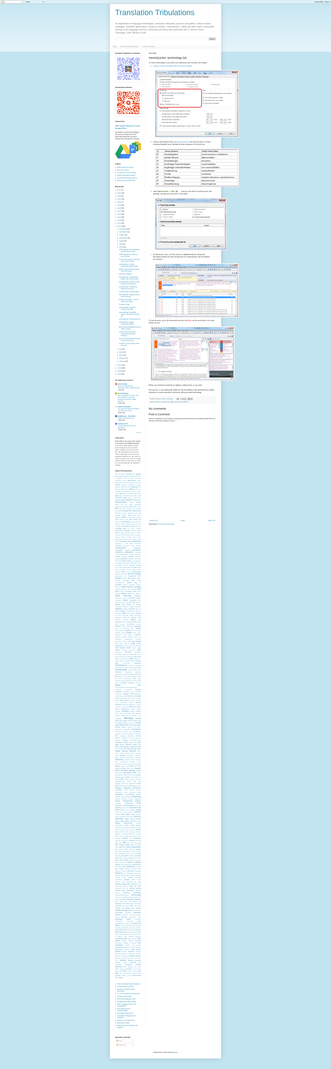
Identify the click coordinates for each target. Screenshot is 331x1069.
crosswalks (118, 563)
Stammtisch (130, 866)
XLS (135, 971)
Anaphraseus (126, 491)
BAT (135, 506)
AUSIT (139, 498)
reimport (138, 823)
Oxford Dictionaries (129, 775)
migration (118, 740)
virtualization (118, 943)
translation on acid (128, 914)
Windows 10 (124, 953)
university (138, 930)
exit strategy (136, 604)
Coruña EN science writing (126, 173)
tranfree (130, 910)
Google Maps (119, 630)
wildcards (185, 402)
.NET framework (120, 474)
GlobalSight (130, 626)
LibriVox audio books (124, 996)
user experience (133, 934)
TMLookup (125, 906)
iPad (139, 674)
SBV (130, 838)
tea (127, 888)
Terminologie (137, 892)
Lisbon (131, 702)
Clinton (135, 539)
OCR (131, 766)
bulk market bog (135, 519)
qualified (132, 810)
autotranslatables (121, 502)
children (138, 532)
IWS (134, 678)
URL (139, 932)
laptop (122, 696)
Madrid (117, 709)
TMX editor (137, 906)
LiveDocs (118, 705)
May (121, 349)
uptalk (132, 932)
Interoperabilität (136, 667)
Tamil (139, 884)
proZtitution (118, 805)
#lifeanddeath (119, 476)
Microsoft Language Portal (126, 999)
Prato (125, 792)
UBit (126, 925)
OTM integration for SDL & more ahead (128, 255)
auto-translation (127, 500)
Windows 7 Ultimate (135, 953)
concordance (136, 550)
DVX (139, 589)
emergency (118, 600)
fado (137, 609)
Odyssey (117, 768)
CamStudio (125, 526)
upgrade (122, 932)
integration (137, 663)
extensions (137, 606)
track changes (136, 908)
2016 (119, 214)
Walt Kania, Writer (123, 1023)
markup (132, 711)
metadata (123, 736)
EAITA (139, 591)
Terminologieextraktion (121, 895)
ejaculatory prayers (121, 598)
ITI (116, 678)
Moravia (131, 742)
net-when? (138, 755)
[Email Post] (177, 399)
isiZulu (139, 676)
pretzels (138, 794)
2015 (119, 217)
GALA (117, 624)
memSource (137, 731)
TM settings (137, 903)
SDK (120, 843)
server (126, 849)
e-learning (128, 591)
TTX (131, 923)
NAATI (127, 753)
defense (117, 572)
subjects (117, 875)
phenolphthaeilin (120, 781)
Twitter (117, 925)
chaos (139, 530)
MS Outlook (137, 746)
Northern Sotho (135, 762)
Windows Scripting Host (122, 958)
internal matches (120, 667)
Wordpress (128, 964)
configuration (129, 552)
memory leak (127, 731)
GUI (124, 635)
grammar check (120, 632)
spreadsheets (136, 864)
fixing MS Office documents (131, 615)
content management (121, 554)
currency (125, 565)
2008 (119, 374)
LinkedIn (138, 700)
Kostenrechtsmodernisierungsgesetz (126, 687)
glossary (138, 626)
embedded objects (135, 598)
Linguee (132, 700)
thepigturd (138, 899)
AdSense (118, 487)
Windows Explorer (135, 956)
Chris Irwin (127, 535)
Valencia (120, 936)
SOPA (121, 858)
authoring (118, 500)
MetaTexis (131, 736)
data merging (123, 567)
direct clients (132, 578)
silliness (128, 851)
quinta (130, 812)
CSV (135, 563)
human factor (125, 648)
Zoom (129, 975)
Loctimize (118, 707)
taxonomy (118, 888)
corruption (138, 556)
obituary (117, 766)
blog (136, 513)
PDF (121, 779)
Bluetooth (118, 517)
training (124, 910)
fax (140, 609)
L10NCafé (118, 689)
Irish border (123, 676)
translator (124, 917)
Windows (117, 953)
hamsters (118, 637)
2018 (119, 208)
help (129, 641)
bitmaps (124, 513)
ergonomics (133, 600)
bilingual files (127, 511)
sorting (125, 858)
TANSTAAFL (118, 886)
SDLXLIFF (122, 847)
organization (127, 773)
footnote (117, 619)
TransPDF (138, 919)
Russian (138, 834)
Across (117, 485)
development (132, 576)
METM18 (124, 738)
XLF (120, 971)
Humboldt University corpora (127, 178)
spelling (117, 864)
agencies (134, 487)
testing (136, 897)
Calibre (123, 524)
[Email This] (181, 399)
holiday (133, 643)
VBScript (131, 936)
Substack (132, 875)
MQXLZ (135, 744)
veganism (138, 936)
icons (139, 654)
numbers (134, 764)
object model (125, 766)
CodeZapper (123, 541)
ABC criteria (125, 482)
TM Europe (133, 901)
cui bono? (118, 565)
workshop (118, 967)
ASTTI (139, 495)
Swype (139, 879)
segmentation (136, 847)
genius (139, 624)
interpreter (118, 672)
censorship (118, 530)
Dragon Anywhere (129, 584)
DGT (139, 576)
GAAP (139, 622)
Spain (117, 860)
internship (128, 667)
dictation (118, 578)
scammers (137, 838)
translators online (123, 919)
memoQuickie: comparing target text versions (128, 287)
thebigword (130, 899)
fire (116, 615)
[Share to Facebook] (189, 399)
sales (139, 836)
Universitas (131, 930)
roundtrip (125, 834)
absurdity (132, 482)
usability (125, 934)
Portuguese (137, 788)
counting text (124, 558)
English (125, 600)
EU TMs (132, 602)
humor (117, 650)
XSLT (120, 973)
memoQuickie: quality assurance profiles (126, 323)
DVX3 (122, 591)
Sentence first (123, 424)
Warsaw (138, 947)
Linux (116, 702)
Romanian (118, 834)
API (131, 493)
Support (130, 877)
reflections (119, 819)
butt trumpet (134, 522)
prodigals (128, 796)
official (128, 768)
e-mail (134, 591)
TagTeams (134, 884)
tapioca (126, 886)
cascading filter (120, 528)
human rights (136, 648)
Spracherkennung (126, 864)
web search (136, 949)
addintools (132, 485)
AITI (139, 487)
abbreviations (131, 480)
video (125, 938)
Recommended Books (130, 46)
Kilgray (118, 685)
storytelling (138, 871)
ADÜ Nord (124, 487)
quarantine (118, 812)
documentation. (119, 582)
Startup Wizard (136, 869)
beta (116, 511)
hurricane (132, 650)
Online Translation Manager (125, 770)
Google (138, 628)
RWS (116, 836)
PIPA (134, 781)
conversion (137, 554)
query (125, 812)
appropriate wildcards (181, 142)
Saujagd (117, 838)
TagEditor (118, 884)
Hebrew (125, 641)
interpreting (128, 672)
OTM (134, 773)
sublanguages (125, 875)
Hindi (120, 643)
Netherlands (130, 757)
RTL (134, 834)
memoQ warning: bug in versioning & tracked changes (127, 333)
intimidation (118, 674)
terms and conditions (121, 897)
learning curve (132, 696)
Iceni (127, 654)
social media (132, 855)
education (127, 596)
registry (139, 821)
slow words (133, 853)
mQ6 (116, 744)
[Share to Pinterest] (191, 399)
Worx (139, 967)
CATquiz (138, 528)
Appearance (137, 493)
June (121, 247)
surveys (126, 879)
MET (116, 736)
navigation (122, 755)
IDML (128, 656)
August (122, 241)
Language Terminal (128, 694)
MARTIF (138, 711)
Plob (134, 783)
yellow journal (136, 973)
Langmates (128, 689)
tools (128, 908)
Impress (136, 658)
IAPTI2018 (128, 652)
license (117, 700)
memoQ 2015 (122, 723)
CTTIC (139, 563)
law (126, 696)
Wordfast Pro (135, 962)
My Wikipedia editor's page (126, 1002)
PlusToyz (122, 785)
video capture (132, 938)
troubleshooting (119, 923)
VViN (134, 947)
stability (123, 866)
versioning (118, 938)
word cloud (133, 958)
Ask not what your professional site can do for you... (129, 339)
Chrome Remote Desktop (123, 537)
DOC (139, 580)
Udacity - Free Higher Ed (125, 1020)
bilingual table (137, 511)
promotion (118, 803)
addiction (124, 485)
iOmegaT (132, 674)
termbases (126, 892)
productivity (136, 797)
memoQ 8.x (131, 723)
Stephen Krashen (120, 871)
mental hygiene (129, 733)
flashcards (126, 617)
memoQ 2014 (126, 720)
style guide (137, 873)
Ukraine (131, 925)
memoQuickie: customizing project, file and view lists (128, 278)
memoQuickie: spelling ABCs (129, 292)
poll (130, 785)
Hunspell (124, 650)
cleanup (125, 539)
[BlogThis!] (184, 399)
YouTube (118, 975)
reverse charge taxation (127, 829)
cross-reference (136, 561)
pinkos (129, 781)
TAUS (139, 886)
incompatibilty (127, 661)
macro (139, 707)
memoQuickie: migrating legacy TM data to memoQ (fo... (129, 314)
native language (135, 753)
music (116, 753)
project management (123, 801)
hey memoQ (136, 641)
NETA (116, 757)
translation (128, 912)
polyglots (134, 785)
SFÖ (116, 851)
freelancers (118, 622)
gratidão (129, 633)
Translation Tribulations (155, 12)
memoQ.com (119, 729)
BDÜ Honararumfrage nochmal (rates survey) (130, 328)
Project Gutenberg (135, 799)
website (124, 951)
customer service (135, 565)
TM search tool (128, 903)
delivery (123, 572)
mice (130, 738)
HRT (139, 646)
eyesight (125, 609)
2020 (119, 202)
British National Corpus (125, 167)
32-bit (125, 478)
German (118, 626)
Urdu (136, 932)
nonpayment (123, 762)
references (137, 816)
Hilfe (116, 643)
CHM (121, 535)
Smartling (118, 855)
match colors (119, 713)
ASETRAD (126, 495)
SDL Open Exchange (134, 843)
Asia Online (133, 495)
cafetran (117, 524)
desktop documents (121, 574)
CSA (132, 563)
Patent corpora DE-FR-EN (126, 180)
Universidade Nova (121, 930)
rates (127, 814)
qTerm (123, 810)
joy (132, 680)
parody (123, 777)
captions (138, 526)
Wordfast (123, 960)
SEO (116, 849)
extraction (118, 609)
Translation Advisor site (125, 1013)
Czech (117, 567)
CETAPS (133, 530)
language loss (128, 691)
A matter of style (124, 304)
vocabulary (133, 943)
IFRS (131, 656)
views (124, 940)
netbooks (122, 757)
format (133, 620)
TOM (123, 908)
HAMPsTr (138, 635)
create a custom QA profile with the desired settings (172, 66)
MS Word (127, 749)
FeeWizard (129, 611)
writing (121, 969)
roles (121, 832)
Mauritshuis (127, 713)
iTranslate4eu (127, 678)
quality (172, 402)
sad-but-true (133, 836)
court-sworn (137, 558)
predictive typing (135, 792)
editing (117, 596)
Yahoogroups (127, 973)
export (132, 606)
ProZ (139, 803)
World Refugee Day (130, 967)
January (122, 361)
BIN (116, 513)
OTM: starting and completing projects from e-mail (129, 250)
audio (134, 498)
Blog (115, 46)
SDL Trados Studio (122, 845)
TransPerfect (119, 921)
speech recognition (134, 862)
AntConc (122, 493)
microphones (137, 738)
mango (139, 709)
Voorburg (126, 947)
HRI (136, 646)
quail (127, 810)
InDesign (138, 661)
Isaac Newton (132, 676)
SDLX (117, 847)
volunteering (119, 947)
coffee (129, 541)
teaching (131, 888)
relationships (119, 825)
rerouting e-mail (119, 827)
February (122, 358)
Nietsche (138, 759)
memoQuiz (118, 731)
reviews (138, 830)
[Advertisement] (182, 498)
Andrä (134, 491)
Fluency (133, 617)
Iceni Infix (133, 654)
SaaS (120, 836)
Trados (118, 910)
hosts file (131, 646)
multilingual (124, 751)
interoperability (121, 670)
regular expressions (123, 823)
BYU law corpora (123, 170)
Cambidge (118, 526)
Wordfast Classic (121, 962)
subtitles (138, 875)
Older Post (211, 520)
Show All (138, 432)
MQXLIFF (129, 744)
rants (122, 814)
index (116, 663)
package (138, 775)
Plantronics (124, 783)
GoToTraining (137, 630)
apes (127, 493)
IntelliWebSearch (121, 665)
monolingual (118, 742)
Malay (133, 709)
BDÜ (116, 509)
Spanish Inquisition (135, 860)
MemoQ (157, 402)
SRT (116, 866)
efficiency (138, 596)
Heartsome (118, 641)
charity (117, 532)
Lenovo (134, 698)
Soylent (138, 858)
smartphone (125, 855)
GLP (116, 628)
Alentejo (117, 489)
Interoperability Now (134, 670)
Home (183, 520)
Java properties (126, 680)
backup (138, 502)
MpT (139, 742)
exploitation (118, 606)
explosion (126, 606)
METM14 (138, 736)
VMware (126, 943)
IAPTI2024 (118, 654)
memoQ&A (127, 729)
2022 (119, 196)
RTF (130, 834)
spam (121, 860)
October (122, 235)
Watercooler (119, 949)
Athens (120, 498)
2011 (119, 365)
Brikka (117, 519)
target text (132, 886)
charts (122, 532)
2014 (119, 220)
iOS (137, 674)
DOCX (129, 583)
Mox (135, 742)
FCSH (117, 611)
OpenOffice (118, 772)
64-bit (124, 480)
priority (123, 796)
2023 (119, 193)
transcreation (137, 910)
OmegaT (138, 768)
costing (117, 558)
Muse (139, 751)
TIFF (125, 901)
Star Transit (119, 869)
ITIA (120, 678)
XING (116, 971)
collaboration (136, 541)
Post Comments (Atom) (166, 524)
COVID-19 (118, 561)
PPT (126, 790)
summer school (120, 877)
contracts (131, 554)
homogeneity (119, 646)
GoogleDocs (128, 630)
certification (126, 530)
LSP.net (130, 707)
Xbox (139, 969)
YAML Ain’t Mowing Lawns (126, 418)
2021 (119, 199)
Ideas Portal (119, 656)
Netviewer (138, 757)
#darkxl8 (128, 474)
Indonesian (126, 663)
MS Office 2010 (128, 746)
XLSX (139, 971)
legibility (117, 698)
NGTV (133, 759)
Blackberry (131, 513)
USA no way (118, 934)
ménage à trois (119, 733)
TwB (139, 923)
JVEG (139, 680)
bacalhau (132, 502)
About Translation (124, 407)
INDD (133, 661)
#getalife (138, 474)
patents (127, 777)
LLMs (123, 704)
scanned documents (121, 840)
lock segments (130, 704)
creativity (128, 561)
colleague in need (121, 543)
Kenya (117, 683)
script (116, 843)
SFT (120, 851)
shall (123, 851)
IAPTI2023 (137, 652)
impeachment (124, 658)
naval (116, 755)
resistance (133, 827)
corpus (131, 556)
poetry (127, 785)
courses (131, 558)
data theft (130, 567)
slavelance (122, 853)
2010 (119, 368)
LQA (126, 707)
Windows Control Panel (122, 956)
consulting (138, 552)
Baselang (125, 506)
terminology (178, 402)
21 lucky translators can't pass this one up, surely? (129, 260)
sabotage (126, 836)
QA (130, 808)
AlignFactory (124, 489)
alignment (132, 489)
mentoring (138, 733)
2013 (119, 223)
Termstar (131, 897)
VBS (125, 936)
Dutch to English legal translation (128, 984)
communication (120, 548)
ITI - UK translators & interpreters (128, 993)
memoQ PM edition (135, 725)
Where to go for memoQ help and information (129, 270)
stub (124, 873)
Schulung (132, 840)
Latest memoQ (148, 46)
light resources (124, 700)
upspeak (127, 932)
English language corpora (126, 175)
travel (139, 921)
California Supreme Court (133, 524)
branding (138, 517)
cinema (135, 537)
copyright (124, 556)
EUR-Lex (138, 602)
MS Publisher (119, 749)
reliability (126, 825)
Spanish (126, 860)
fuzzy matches (132, 622)
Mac (135, 707)
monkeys (125, 740)
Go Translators (124, 628)
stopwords (130, 871)
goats (132, 628)
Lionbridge (124, 702)
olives (132, 768)
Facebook (132, 609)
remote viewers (135, 825)
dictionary (124, 578)
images (117, 658)
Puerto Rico (125, 807)
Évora (123, 604)
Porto (139, 785)
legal (139, 696)
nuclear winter (126, 764)
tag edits (137, 882)
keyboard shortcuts (127, 683)
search (128, 847)
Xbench (134, 969)
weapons (127, 949)
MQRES (122, 744)
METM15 (117, 738)
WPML (117, 969)
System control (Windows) (124, 882)
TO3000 (117, 908)
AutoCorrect (137, 500)
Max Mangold (136, 713)
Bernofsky (128, 508)
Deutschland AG (120, 576)
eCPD (129, 593)
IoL (128, 674)
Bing (119, 513)
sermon (121, 849)
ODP (135, 766)
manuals (117, 711)
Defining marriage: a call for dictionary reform (128, 300)
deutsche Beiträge (134, 574)
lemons (129, 698)
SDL (124, 843)
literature (138, 702)
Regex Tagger (119, 821)
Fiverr (119, 615)
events (117, 604)
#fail (133, 474)
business (126, 522)
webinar (118, 951)
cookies (117, 556)
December (123, 229)
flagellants (118, 617)
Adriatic (139, 485)
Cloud (139, 539)
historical (126, 643)
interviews (138, 672)
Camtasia (132, 526)
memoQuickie (164, 402)
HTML (117, 648)
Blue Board (137, 515)
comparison (137, 548)
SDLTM (139, 845)
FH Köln (135, 611)
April (121, 352)
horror (125, 646)
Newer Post (153, 520)
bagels (117, 504)
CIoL (139, 537)
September (123, 238)
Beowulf (122, 508)
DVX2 (117, 591)
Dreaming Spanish (121, 589)
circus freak (118, 539)
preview (117, 796)
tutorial (135, 923)
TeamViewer (130, 890)
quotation (137, 812)
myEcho (122, 753)
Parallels (117, 777)
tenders (117, 892)
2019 (119, 205)
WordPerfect (118, 964)
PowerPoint (118, 790)
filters (124, 613)
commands (137, 543)
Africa (129, 487)
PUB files (138, 805)
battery (139, 506)
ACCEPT (138, 482)
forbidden (125, 619)
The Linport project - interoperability (124, 1009)
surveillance (118, 879)
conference (119, 552)
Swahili (133, 879)
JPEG (135, 680)
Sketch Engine (136, 851)
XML (116, 973)
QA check (135, 808)
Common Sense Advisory (132, 545)
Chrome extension (135, 535)
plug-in (139, 783)
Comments (122, 1045)
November (123, 232)
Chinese (117, 535)
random (117, 814)
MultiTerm (132, 751)
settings (138, 849)
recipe (133, 814)
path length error (136, 777)
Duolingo (133, 589)
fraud (139, 619)
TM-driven (118, 906)
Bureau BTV (118, 522)
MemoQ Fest (124, 725)
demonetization (136, 572)
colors (131, 543)
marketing (125, 711)
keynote (138, 683)
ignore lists (137, 656)
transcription (119, 912)
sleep (128, 853)
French (125, 622)
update (117, 932)
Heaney (138, 639)
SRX (119, 866)
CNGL (117, 541)
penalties (132, 779)
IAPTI (139, 650)
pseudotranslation (128, 805)
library (139, 698)
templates (138, 890)
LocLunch (138, 704)
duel (129, 589)
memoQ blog (122, 384)
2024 (119, 190)
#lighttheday (127, 476)
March (121, 355)
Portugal (118, 788)
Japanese (118, 680)
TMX (131, 906)
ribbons (117, 832)
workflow (138, 964)
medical (117, 715)
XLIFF (124, 971)
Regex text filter (130, 821)
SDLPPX (133, 845)
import (131, 659)
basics (131, 506)
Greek (134, 632)
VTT (131, 947)
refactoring (129, 816)
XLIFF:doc (130, 971)
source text (132, 858)
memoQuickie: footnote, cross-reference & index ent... (129, 283)
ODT (139, 766)
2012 (119, 226)
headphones (129, 639)
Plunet (117, 785)
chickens (133, 532)
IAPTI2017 (118, 652)
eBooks (124, 593)
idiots (124, 656)
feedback (123, 611)
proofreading (129, 803)
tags (128, 884)
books (124, 517)
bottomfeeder (131, 517)
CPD (123, 561)
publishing (118, 807)
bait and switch (127, 504)
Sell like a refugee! (125, 274)
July (120, 244)
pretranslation (130, 794)
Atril (124, 498)
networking (119, 760)
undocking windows (135, 928)
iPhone (117, 676)
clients (130, 539)
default (139, 569)
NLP (116, 762)
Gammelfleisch (130, 624)
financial (138, 613)
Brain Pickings (123, 393)
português (126, 788)
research (127, 827)
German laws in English (125, 986)
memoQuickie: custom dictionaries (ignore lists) (128, 265)
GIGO (124, 626)
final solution (131, 613)
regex (127, 819)
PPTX (132, 790)
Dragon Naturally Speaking (131, 587)
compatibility (119, 550)
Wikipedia (131, 951)
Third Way (118, 901)
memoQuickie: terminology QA (129, 319)
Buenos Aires (124, 519)
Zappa (124, 975)
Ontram (138, 770)
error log (122, 602)
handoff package (127, 637)
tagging (124, 884)
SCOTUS (138, 840)
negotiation (130, 755)
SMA (139, 853)
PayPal (117, 779)
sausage (125, 838)
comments (118, 545)
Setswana (132, 849)
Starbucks (127, 869)
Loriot (123, 707)
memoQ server (120, 727)
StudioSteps (130, 873)
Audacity (129, 498)
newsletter (127, 759)
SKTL (116, 853)
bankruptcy (118, 506)
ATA (116, 498)
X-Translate (128, 969)
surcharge (138, 877)
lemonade (123, 698)
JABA (139, 678)
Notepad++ (118, 764)
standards (138, 866)
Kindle (139, 685)
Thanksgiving (123, 899)
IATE (124, 654)
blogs (129, 515)
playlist (131, 783)
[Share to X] (186, 399)
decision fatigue (131, 569)
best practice (137, 508)
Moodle (125, 742)
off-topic (123, 768)
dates (135, 567)
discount (126, 580)
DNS (133, 580)
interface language (135, 665)
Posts (120, 1041)
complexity (127, 550)
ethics (127, 602)
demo (128, 572)
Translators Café (135, 917)
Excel (129, 604)
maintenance (125, 709)
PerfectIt (138, 779)
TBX (123, 888)
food (139, 617)
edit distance (137, 593)
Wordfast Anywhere (134, 960)
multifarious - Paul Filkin (126, 416)
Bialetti (120, 511)
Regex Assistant (135, 819)
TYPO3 (122, 925)
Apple (117, 495)
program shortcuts (121, 799)
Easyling (117, 593)
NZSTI (139, 764)
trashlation (130, 921)
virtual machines (135, 940)
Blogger (124, 515)
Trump (127, 923)
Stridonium (119, 873)
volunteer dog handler (133, 945)
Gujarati (130, 635)
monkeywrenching (135, 740)
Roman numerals (129, 832)
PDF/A (126, 779)
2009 (119, 371)
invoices (124, 674)
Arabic (121, 495)
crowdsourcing (126, 563)
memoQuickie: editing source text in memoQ (129, 295)
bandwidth (138, 504)
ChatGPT (127, 532)
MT (133, 749)
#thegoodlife (135, 476)
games (123, 624)
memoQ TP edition (134, 727)
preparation (119, 794)
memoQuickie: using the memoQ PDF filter (127, 308)
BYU (139, 522)
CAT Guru (130, 528)
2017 (119, 211)
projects (138, 801)
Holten (139, 643)
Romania (138, 832)
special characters (120, 862)
